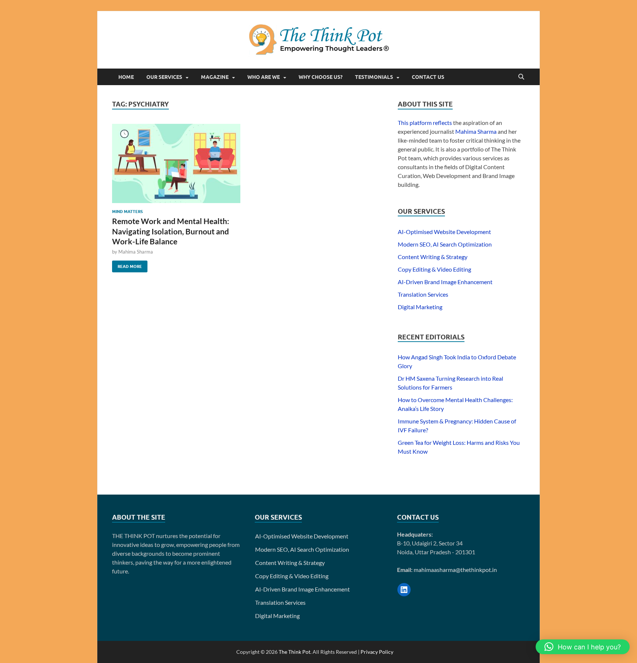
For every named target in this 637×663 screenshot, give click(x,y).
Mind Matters (127, 211)
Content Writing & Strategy (432, 256)
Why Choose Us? (320, 77)
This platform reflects (425, 122)
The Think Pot (294, 652)
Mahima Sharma (135, 252)
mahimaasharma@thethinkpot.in (455, 569)
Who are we (263, 77)
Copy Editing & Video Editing (434, 269)
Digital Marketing (420, 306)
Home (126, 77)
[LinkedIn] (404, 589)
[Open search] (521, 77)
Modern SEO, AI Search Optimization (445, 244)
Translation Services (423, 294)
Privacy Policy (377, 652)
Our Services (164, 77)
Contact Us (428, 77)
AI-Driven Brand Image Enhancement (445, 281)
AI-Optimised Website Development (444, 231)
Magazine (215, 77)
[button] (583, 646)
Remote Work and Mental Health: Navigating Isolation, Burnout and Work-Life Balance (170, 231)
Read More (127, 265)
